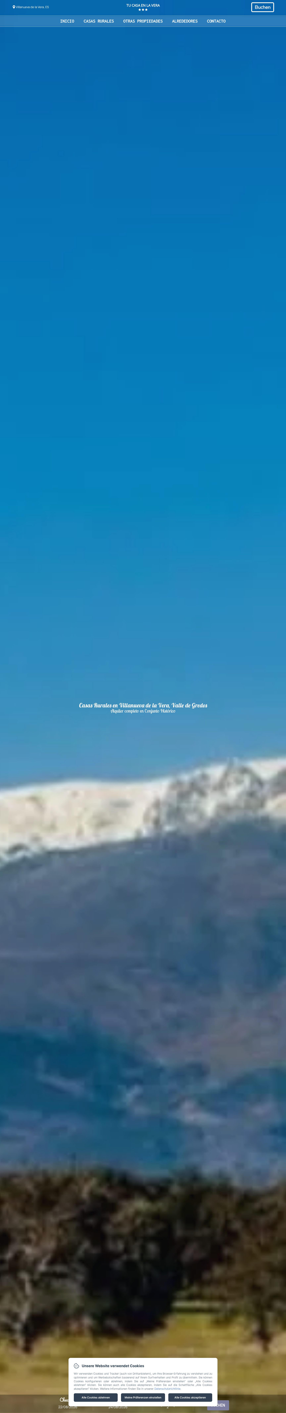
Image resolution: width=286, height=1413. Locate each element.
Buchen (263, 7)
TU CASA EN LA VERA (143, 5)
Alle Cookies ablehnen (96, 1397)
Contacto (216, 21)
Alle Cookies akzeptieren (190, 1397)
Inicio (67, 21)
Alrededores (185, 21)
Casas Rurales (99, 21)
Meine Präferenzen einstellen (143, 1397)
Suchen (218, 1405)
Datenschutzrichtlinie (167, 1388)
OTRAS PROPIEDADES (143, 21)
